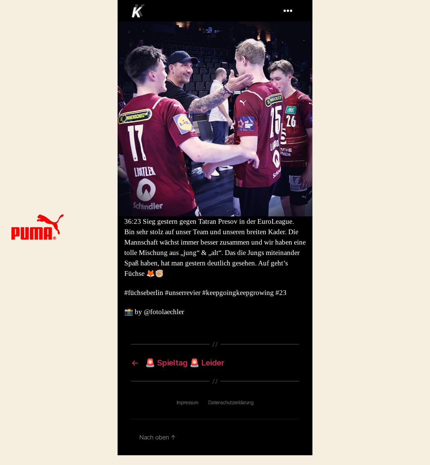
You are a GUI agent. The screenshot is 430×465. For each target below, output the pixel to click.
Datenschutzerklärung (230, 402)
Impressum (187, 402)
